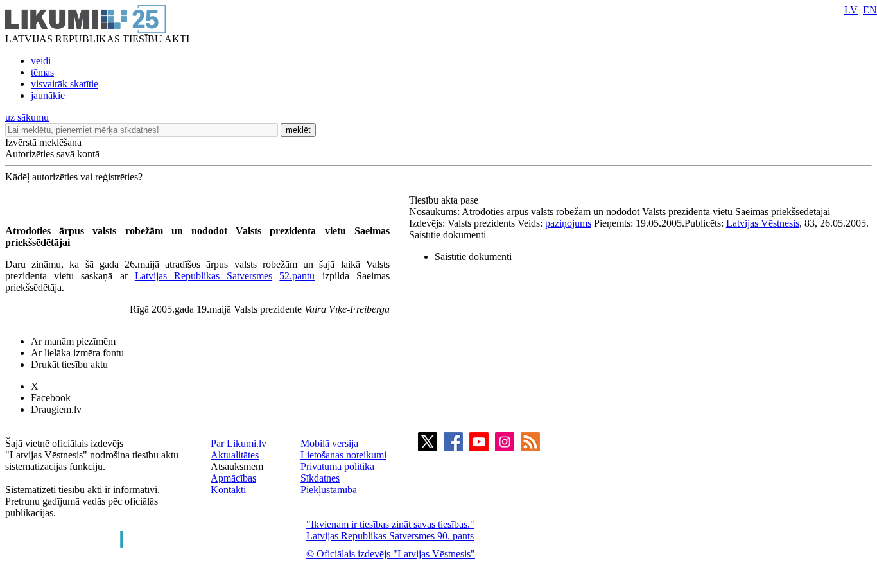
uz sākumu (27, 117)
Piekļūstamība (328, 489)
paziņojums (568, 223)
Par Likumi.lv (238, 443)
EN (870, 9)
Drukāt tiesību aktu (69, 364)
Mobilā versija (329, 443)
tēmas (42, 72)
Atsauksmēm (237, 466)
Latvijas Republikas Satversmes (203, 275)
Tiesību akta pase (445, 200)
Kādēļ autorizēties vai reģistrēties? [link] (74, 176)
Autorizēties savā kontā (52, 153)
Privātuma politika (337, 466)
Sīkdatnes (320, 478)
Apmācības (233, 478)
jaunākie (48, 95)
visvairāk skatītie (64, 83)
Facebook (51, 397)
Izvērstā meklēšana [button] (43, 142)
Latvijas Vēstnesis (762, 223)
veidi (41, 60)
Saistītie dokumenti (447, 234)
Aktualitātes (235, 454)
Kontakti (228, 489)
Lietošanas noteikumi (343, 454)
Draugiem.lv (56, 409)
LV (851, 9)
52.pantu (297, 275)
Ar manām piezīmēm (73, 341)
